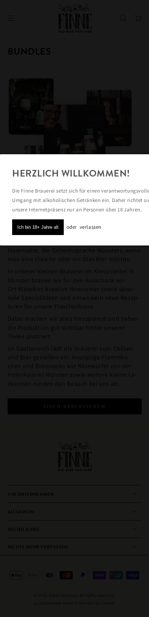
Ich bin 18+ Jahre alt (38, 227)
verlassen (91, 227)
